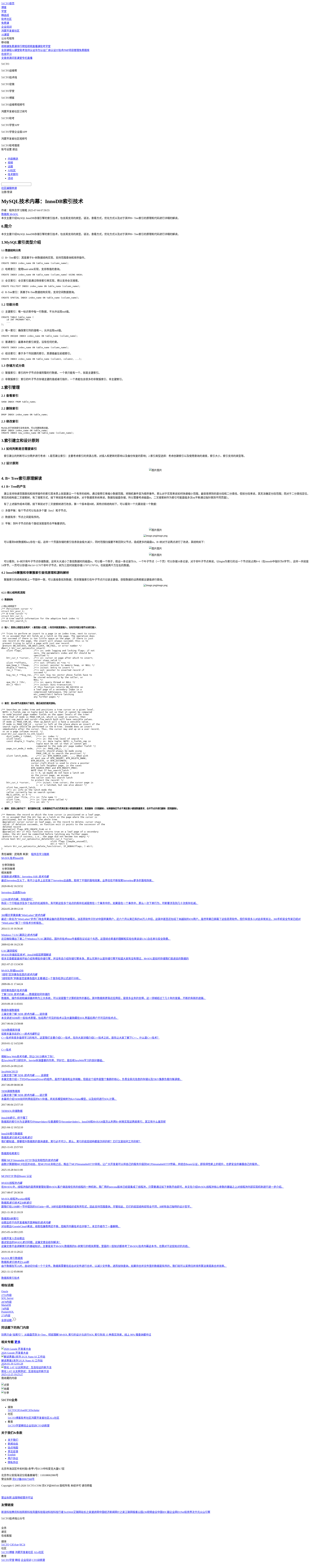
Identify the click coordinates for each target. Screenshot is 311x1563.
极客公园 (138, 1512)
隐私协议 (13, 1462)
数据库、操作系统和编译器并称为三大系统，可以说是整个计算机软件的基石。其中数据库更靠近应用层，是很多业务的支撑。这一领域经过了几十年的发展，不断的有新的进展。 (103, 998)
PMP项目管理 (71, 50)
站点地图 (13, 1447)
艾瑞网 (77, 1512)
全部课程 (6, 50)
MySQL (5, 858)
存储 (12, 970)
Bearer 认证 (25, 1176)
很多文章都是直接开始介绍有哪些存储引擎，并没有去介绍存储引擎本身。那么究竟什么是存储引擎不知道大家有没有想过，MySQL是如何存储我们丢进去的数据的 (95, 958)
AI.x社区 (54, 1417)
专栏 (24, 58)
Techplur (34, 1410)
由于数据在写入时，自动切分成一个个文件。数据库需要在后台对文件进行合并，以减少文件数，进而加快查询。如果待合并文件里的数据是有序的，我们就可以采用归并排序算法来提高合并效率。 (114, 1266)
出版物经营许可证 (22, 1497)
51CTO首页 (7, 3)
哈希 (11, 1153)
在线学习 (6, 54)
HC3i (27, 1410)
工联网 (129, 1512)
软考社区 (6, 19)
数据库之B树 (16, 1202)
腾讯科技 (17, 1512)
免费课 (5, 23)
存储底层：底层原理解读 (26, 954)
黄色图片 (11, 990)
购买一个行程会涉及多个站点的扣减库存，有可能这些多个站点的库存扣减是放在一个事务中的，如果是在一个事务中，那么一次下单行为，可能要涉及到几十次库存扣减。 (99, 903)
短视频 (28, 46)
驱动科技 (48, 1512)
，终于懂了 (14, 1117)
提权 (14, 950)
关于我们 (13, 1440)
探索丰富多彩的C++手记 (20, 1033)
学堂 (3, 11)
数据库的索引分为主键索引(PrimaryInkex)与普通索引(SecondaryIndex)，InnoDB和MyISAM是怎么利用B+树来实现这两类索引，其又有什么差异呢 (83, 1121)
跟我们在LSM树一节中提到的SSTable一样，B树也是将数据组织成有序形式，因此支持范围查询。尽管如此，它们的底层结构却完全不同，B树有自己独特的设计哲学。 (96, 1206)
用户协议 (13, 1458)
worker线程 (24, 1198)
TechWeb (68, 1512)
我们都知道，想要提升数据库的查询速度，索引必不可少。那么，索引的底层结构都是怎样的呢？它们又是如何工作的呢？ (71, 1141)
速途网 (95, 1512)
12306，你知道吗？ (17, 899)
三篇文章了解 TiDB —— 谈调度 (25, 1075)
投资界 (188, 1512)
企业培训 (6, 26)
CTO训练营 (43, 1425)
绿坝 (3, 990)
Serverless (6, 892)
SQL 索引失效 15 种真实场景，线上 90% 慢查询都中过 (120, 1334)
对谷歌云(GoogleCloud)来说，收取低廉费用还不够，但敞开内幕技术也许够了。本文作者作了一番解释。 (61, 1226)
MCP (4, 1176)
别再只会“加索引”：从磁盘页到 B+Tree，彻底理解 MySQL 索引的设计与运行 (45, 1334)
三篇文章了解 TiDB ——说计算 (24, 1095)
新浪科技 (6, 1512)
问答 (14, 58)
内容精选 (13, 158)
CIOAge (20, 1410)
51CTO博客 (14, 1417)
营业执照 (6, 1497)
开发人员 (11, 1238)
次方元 (196, 1512)
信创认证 (30, 50)
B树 (11, 1218)
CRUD (14, 1071)
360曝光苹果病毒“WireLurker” (23, 915)
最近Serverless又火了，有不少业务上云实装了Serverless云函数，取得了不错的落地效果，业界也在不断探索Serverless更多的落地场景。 (77, 880)
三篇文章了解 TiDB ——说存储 (24, 1014)
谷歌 (3, 1238)
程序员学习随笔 (40, 854)
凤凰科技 (37, 1512)
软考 (22, 50)
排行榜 (21, 46)
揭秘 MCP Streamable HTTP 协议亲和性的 (29, 1160)
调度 (9, 1091)
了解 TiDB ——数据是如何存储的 (25, 994)
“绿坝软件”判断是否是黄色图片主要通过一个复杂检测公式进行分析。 (41, 978)
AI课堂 (5, 34)
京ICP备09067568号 (23, 1479)
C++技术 (6, 1049)
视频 (10, 162)
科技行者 (58, 1512)
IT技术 (59, 50)
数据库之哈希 (16, 1137)
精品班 (5, 15)
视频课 (5, 46)
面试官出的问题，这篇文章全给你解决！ (31, 1242)
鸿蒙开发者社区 (10, 30)
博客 (3, 7)
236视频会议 (150, 1512)
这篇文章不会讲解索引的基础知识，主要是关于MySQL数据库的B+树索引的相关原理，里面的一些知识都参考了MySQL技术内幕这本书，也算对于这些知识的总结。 (95, 1246)
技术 (12, 858)
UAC (4, 950)
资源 (9, 58)
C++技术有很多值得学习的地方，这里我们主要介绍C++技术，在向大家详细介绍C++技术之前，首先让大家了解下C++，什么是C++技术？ (80, 1037)
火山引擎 (205, 1512)
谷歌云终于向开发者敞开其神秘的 (26, 1222)
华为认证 (40, 50)
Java (3, 1071)
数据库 (15, 1010)
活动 (10, 178)
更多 (17, 1342)
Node (23, 892)
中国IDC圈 (163, 1512)
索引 (12, 1133)
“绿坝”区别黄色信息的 (19, 974)
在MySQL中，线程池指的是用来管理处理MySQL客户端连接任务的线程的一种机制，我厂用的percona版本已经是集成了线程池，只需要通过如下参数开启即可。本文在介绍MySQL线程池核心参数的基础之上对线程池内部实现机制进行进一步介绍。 (142, 1186)
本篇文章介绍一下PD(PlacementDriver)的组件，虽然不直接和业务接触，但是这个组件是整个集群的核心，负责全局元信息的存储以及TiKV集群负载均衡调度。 (91, 1079)
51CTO (12, 1410)
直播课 (36, 46)
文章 (3, 58)
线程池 (11, 1183)
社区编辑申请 (9, 188)
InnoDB (19, 858)
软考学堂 (45, 46)
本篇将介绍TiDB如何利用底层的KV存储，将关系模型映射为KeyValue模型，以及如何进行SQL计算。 (59, 1099)
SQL (9, 1111)
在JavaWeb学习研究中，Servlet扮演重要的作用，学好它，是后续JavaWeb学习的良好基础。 (53, 1060)
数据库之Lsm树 (15, 1262)
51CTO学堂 (14, 1425)
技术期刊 (13, 174)
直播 (29, 58)
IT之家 (121, 1512)
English (12, 1454)
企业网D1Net (177, 1512)
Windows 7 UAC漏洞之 (19, 935)
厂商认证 (51, 50)
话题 (10, 166)
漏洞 (9, 950)
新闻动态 (13, 1443)
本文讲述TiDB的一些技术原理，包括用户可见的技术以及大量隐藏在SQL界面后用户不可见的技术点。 (59, 1018)
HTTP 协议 (13, 1176)
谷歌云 (21, 1238)
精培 (23, 1425)
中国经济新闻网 (108, 1512)
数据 (3, 1010)
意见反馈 (13, 1451)
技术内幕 (22, 990)
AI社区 (12, 170)
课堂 (19, 58)
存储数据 (17, 1111)
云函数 (16, 892)
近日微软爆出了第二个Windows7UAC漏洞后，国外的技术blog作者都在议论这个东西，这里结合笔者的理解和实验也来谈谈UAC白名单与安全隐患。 (86, 938)
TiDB (4, 1030)
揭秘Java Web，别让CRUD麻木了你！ (28, 1056)
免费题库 (84, 50)
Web (8, 1071)
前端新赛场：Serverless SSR (25, 876)
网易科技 (27, 1512)
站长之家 (86, 1512)
